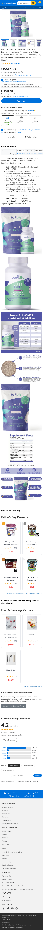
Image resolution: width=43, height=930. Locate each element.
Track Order (16, 796)
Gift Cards (5, 844)
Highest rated (28, 765)
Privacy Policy (7, 879)
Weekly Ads (30, 796)
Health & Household (23, 154)
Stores (4, 834)
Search (37, 775)
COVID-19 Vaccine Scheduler (12, 852)
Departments (9, 8)
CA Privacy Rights (8, 882)
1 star (4, 758)
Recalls (4, 858)
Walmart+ (5, 841)
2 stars (4, 755)
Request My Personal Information (13, 886)
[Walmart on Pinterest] (16, 908)
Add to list (11, 137)
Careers (5, 810)
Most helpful (7, 770)
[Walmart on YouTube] (12, 908)
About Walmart (7, 807)
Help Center (35, 793)
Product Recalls (7, 865)
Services (19, 8)
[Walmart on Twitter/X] (8, 908)
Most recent (14, 765)
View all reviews (9, 740)
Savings (27, 8)
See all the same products (33, 686)
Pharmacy (5, 855)
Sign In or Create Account (15, 793)
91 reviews (17, 63)
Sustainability (6, 820)
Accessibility (6, 862)
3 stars (4, 753)
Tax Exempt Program (9, 868)
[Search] (33, 3)
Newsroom (6, 814)
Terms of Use (6, 876)
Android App (6, 900)
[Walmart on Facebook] (3, 908)
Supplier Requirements (10, 823)
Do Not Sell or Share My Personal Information (17, 889)
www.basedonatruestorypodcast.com (13, 81)
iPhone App (6, 897)
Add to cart (21, 101)
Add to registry (32, 137)
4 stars (4, 750)
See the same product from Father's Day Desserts (24, 593)
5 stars (4, 748)
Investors (5, 817)
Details (19, 132)
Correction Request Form (13, 706)
